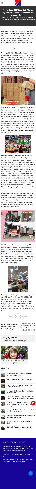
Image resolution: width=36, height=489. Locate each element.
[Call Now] (33, 403)
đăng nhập (12, 341)
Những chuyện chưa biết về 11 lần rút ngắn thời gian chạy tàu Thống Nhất (19, 374)
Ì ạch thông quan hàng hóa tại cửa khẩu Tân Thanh (20, 422)
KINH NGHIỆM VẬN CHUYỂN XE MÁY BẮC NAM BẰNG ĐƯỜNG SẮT (19, 386)
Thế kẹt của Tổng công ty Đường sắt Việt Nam (20, 427)
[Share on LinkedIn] (25, 316)
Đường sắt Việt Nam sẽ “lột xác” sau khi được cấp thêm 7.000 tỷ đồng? (9, 327)
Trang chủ (5, 17)
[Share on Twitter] (16, 316)
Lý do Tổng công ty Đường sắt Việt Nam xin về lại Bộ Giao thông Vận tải (21, 416)
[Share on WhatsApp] (10, 316)
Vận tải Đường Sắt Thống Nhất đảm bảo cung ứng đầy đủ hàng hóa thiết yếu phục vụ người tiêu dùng (20, 404)
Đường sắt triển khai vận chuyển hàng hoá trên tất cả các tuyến (20, 392)
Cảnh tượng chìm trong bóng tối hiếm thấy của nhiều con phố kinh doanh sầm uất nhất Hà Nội (20, 397)
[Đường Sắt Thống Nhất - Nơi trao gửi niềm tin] (18, 3)
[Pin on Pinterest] (22, 316)
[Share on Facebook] (13, 316)
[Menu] (2, 3)
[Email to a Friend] (19, 316)
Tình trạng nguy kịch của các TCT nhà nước (19, 379)
